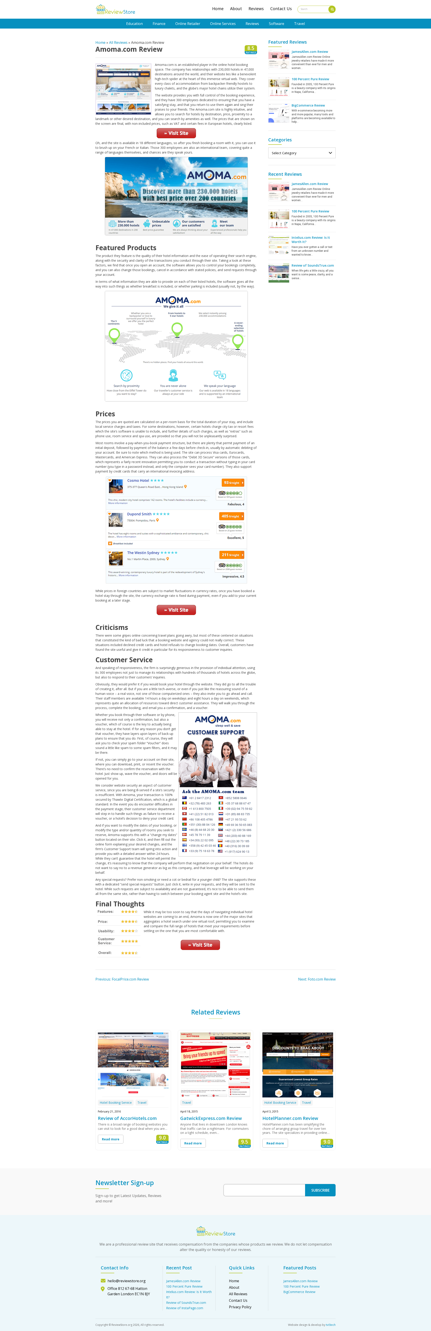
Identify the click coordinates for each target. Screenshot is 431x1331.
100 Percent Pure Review (310, 79)
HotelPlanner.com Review (290, 1118)
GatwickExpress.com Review (211, 1118)
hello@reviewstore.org (127, 1280)
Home (218, 8)
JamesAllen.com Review (310, 51)
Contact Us (281, 8)
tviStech (331, 1325)
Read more (110, 1139)
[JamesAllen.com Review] (278, 59)
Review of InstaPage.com (184, 1308)
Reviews (256, 8)
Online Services (223, 23)
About (236, 8)
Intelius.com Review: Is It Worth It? (311, 239)
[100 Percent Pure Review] (278, 86)
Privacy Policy (240, 1306)
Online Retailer (187, 23)
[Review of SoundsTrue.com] (278, 273)
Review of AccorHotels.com (127, 1118)
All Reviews (118, 42)
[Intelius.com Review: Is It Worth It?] (278, 244)
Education (134, 23)
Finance (159, 23)
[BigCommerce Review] (278, 113)
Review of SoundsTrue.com (313, 265)
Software (276, 23)
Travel (299, 23)
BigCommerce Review (308, 105)
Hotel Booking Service (116, 1102)
